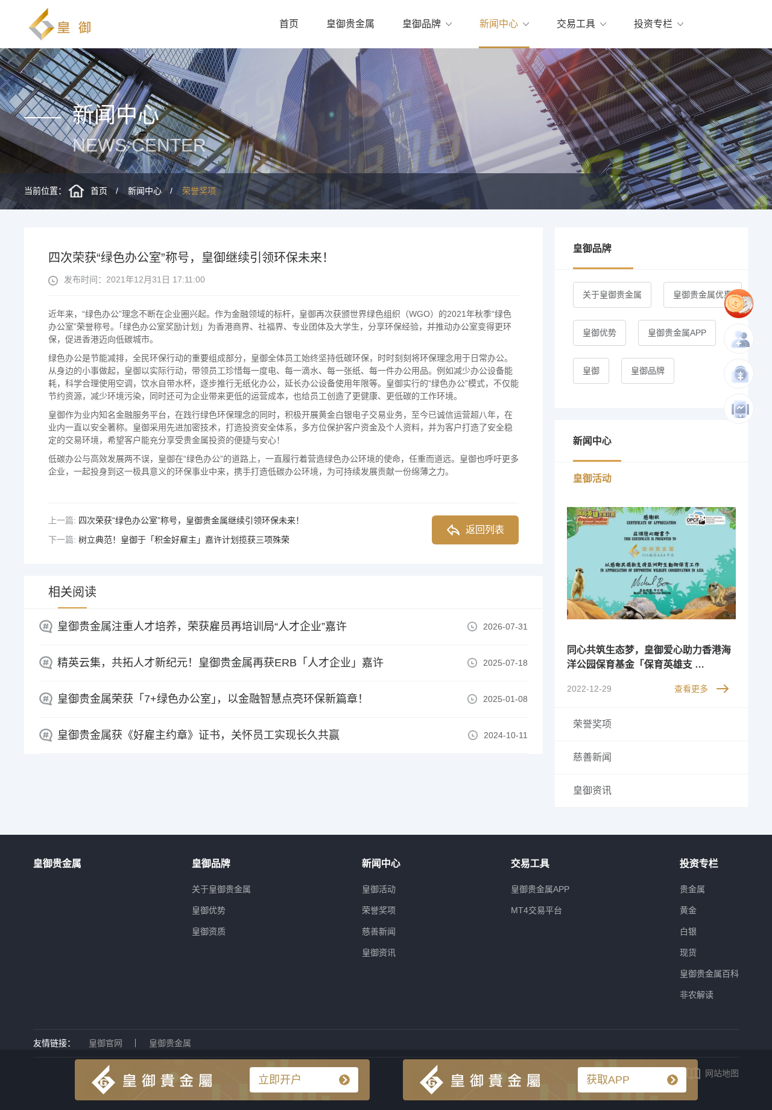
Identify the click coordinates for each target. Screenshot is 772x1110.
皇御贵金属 (350, 24)
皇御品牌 (421, 24)
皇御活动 (379, 889)
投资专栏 (653, 24)
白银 (688, 931)
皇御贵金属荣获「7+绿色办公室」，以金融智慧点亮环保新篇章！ (213, 699)
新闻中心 (498, 24)
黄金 (688, 910)
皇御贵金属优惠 (702, 294)
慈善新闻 (379, 931)
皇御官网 (105, 1043)
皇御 (591, 370)
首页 (289, 24)
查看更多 (691, 689)
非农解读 (696, 995)
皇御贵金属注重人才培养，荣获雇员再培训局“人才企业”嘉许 (202, 626)
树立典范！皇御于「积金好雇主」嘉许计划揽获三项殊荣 (184, 539)
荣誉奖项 (199, 191)
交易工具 (576, 24)
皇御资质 (209, 931)
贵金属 (692, 889)
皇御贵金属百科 (709, 973)
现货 (688, 952)
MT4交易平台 (536, 910)
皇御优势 (599, 332)
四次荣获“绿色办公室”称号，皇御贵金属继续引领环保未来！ (191, 520)
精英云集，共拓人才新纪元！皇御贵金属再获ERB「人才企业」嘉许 (220, 663)
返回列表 (485, 530)
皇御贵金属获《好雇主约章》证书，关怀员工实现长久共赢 (198, 735)
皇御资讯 (379, 952)
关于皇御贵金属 (612, 294)
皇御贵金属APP (677, 332)
